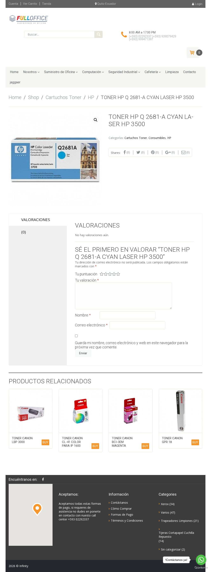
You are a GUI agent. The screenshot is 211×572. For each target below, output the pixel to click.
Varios (165, 512)
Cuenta (13, 3)
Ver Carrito (30, 3)
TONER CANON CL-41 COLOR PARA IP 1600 (72, 442)
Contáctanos (119, 502)
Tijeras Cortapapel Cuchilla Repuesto (176, 535)
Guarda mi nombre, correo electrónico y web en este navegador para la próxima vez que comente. (131, 345)
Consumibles (157, 138)
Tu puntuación (86, 274)
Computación (91, 72)
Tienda (46, 3)
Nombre (83, 315)
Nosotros (30, 72)
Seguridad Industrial (122, 72)
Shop (33, 97)
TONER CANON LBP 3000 (22, 440)
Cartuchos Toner (63, 97)
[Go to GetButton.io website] (201, 567)
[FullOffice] (29, 19)
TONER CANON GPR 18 (172, 440)
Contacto (189, 72)
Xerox (165, 504)
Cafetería (151, 72)
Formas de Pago (122, 514)
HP (91, 97)
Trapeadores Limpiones (177, 521)
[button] (37, 509)
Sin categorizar (171, 549)
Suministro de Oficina (59, 72)
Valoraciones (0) (35, 221)
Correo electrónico (91, 325)
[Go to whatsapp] (201, 560)
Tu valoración (87, 280)
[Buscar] (98, 34)
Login (198, 4)
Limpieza (172, 72)
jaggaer (15, 82)
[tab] (38, 223)
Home (14, 72)
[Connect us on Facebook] (44, 479)
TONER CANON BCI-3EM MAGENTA (122, 442)
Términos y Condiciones (127, 520)
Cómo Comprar (121, 508)
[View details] (30, 411)
